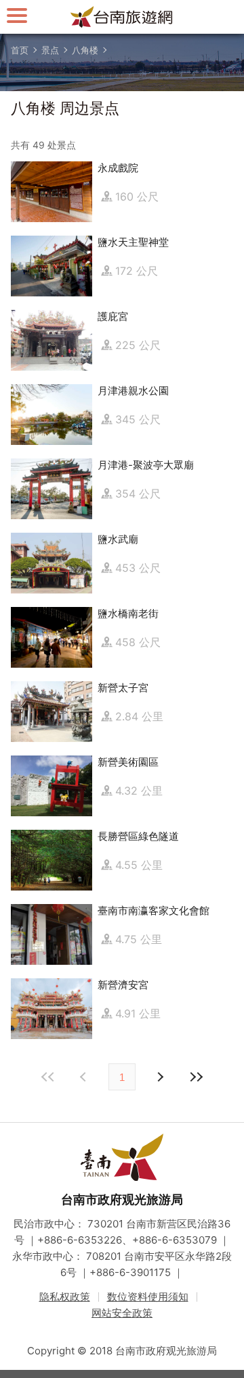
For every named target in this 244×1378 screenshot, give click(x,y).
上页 (159, 1076)
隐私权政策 (64, 1296)
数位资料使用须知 (147, 1296)
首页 (19, 50)
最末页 (195, 1076)
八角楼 (85, 50)
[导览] (17, 15)
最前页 (48, 1076)
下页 (84, 1076)
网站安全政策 (122, 1312)
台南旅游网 (122, 17)
